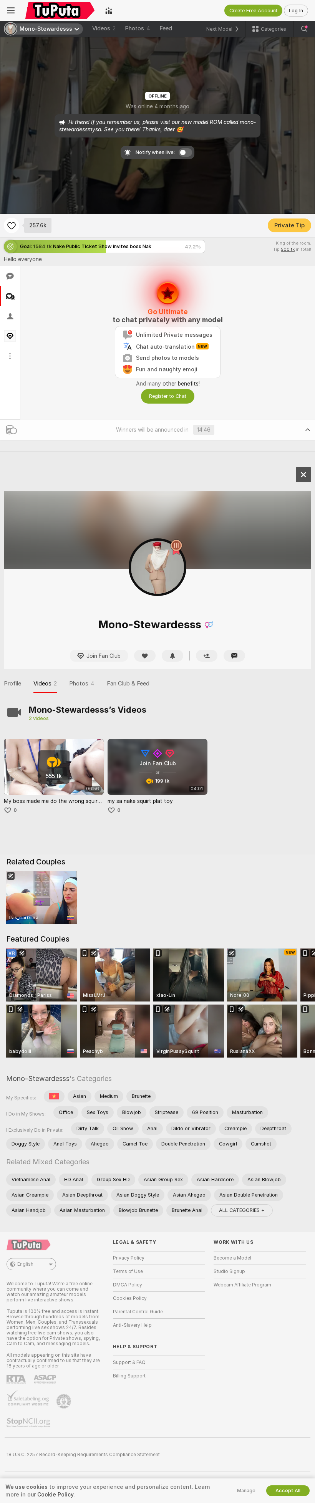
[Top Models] (108, 10)
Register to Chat (167, 396)
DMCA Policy (127, 1285)
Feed (165, 28)
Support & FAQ (129, 1362)
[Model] (303, 474)
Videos (104, 28)
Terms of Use (128, 1271)
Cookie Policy (55, 1494)
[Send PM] (234, 656)
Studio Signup (229, 1271)
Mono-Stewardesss (38, 1078)
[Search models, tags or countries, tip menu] (304, 29)
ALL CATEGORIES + (242, 1210)
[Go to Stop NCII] (29, 1422)
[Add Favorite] (11, 225)
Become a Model (232, 1258)
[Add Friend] (206, 656)
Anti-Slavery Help (132, 1325)
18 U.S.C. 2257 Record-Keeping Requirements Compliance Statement (83, 1454)
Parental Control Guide (138, 1311)
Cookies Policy (130, 1298)
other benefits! (181, 384)
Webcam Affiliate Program (242, 1285)
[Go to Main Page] (60, 10)
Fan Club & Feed (128, 683)
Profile (12, 683)
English (25, 1264)
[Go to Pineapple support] (64, 1401)
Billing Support (129, 1376)
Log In (296, 10)
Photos (137, 28)
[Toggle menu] (11, 10)
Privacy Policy (128, 1258)
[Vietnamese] (54, 1096)
